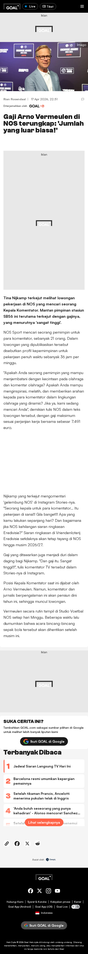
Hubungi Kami (15, 901)
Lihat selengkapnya (44, 822)
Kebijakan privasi (60, 901)
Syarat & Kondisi (37, 901)
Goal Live (61, 906)
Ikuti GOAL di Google (47, 741)
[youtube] (57, 891)
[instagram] (48, 891)
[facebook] (30, 891)
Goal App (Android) (19, 906)
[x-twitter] (39, 891)
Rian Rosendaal (14, 99)
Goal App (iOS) (44, 906)
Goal (26, 942)
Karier (77, 901)
